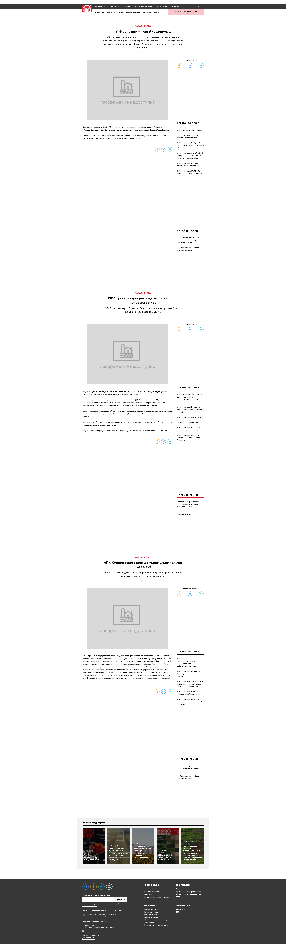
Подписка (180, 888)
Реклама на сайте (151, 909)
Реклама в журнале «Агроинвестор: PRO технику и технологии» (156, 919)
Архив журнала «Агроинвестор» (188, 891)
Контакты (148, 894)
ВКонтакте (180, 909)
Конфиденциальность (88, 937)
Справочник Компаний (143, 6)
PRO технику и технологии (120, 6)
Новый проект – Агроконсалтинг (156, 897)
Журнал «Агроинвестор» (154, 888)
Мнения (157, 12)
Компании (147, 12)
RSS (177, 912)
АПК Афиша (176, 6)
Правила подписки (151, 891)
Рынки (120, 12)
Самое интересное (133, 12)
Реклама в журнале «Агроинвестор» (151, 913)
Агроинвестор (100, 6)
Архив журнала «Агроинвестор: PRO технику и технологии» (188, 895)
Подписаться (119, 899)
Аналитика (111, 12)
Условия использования (88, 939)
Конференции (162, 6)
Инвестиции (99, 12)
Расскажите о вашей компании (156, 925)
